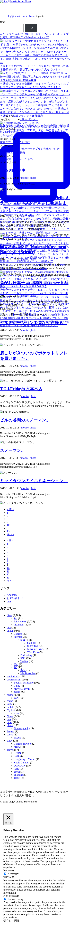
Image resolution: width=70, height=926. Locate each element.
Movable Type (35, 649)
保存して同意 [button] (11, 920)
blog (22, 639)
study (10, 740)
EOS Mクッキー (15, 170)
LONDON (19, 765)
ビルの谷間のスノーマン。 (25, 420)
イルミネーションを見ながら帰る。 (33, 322)
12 (8, 574)
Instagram (19, 624)
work (16, 713)
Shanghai (19, 774)
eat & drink (13, 676)
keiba (10, 704)
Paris (16, 768)
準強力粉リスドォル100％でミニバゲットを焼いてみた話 (34, 125)
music (17, 691)
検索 (2, 22)
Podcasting (26, 655)
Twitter (24, 661)
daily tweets (20, 621)
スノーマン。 (12, 450)
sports (10, 734)
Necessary (13, 873)
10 (8, 524)
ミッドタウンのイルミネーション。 (34, 481)
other (9, 722)
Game (17, 685)
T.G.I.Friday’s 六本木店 (21, 389)
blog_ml (31, 642)
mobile (25, 177)
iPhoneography (22, 728)
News (10, 716)
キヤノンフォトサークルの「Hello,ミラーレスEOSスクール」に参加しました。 (35, 203)
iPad (16, 664)
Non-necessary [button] (11, 895)
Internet (18, 636)
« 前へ (10, 509)
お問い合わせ (15, 598)
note (9, 601)
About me (12, 594)
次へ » (10, 534)
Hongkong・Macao (24, 759)
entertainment (14, 679)
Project (10, 731)
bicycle (17, 737)
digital (10, 630)
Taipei (17, 777)
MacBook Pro (28, 673)
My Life (11, 710)
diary (24, 215)
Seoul (17, 771)
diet (9, 627)
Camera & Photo (23, 743)
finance (11, 694)
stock (16, 697)
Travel (10, 749)
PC (15, 667)
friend (10, 700)
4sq (15, 618)
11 (8, 571)
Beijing (17, 752)
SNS (22, 658)
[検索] (31, 28)
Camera (18, 633)
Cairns (17, 755)
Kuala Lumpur (21, 762)
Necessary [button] (8, 870)
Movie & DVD (22, 688)
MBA (17, 746)
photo (33, 177)
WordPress (33, 652)
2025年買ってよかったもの (16, 159)
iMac (23, 670)
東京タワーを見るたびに (15, 142)
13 (8, 531)
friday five (32, 645)
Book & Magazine (23, 682)
